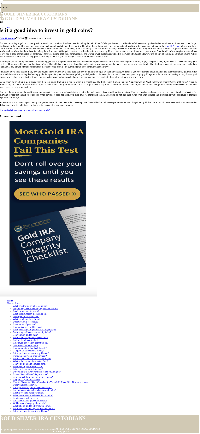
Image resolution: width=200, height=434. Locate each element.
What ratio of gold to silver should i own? (32, 406)
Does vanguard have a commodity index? (32, 332)
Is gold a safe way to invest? (26, 311)
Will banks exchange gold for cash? (29, 403)
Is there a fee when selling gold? (28, 369)
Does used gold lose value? (25, 321)
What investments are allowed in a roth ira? (33, 395)
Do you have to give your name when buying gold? (37, 371)
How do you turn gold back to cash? (30, 348)
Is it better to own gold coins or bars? (30, 400)
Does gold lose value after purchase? (30, 356)
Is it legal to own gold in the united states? (32, 387)
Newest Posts (13, 303)
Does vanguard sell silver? (25, 385)
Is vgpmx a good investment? (26, 379)
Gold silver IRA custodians (25, 345)
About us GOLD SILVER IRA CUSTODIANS (77, 429)
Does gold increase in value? (26, 316)
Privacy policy (62, 431)
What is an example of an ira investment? (32, 358)
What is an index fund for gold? (27, 319)
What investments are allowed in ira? (30, 306)
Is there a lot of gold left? (24, 324)
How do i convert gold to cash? (27, 327)
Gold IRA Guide (173, 46)
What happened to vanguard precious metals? (34, 408)
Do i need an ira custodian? (25, 340)
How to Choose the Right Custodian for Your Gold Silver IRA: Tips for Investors (50, 382)
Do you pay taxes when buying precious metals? (35, 308)
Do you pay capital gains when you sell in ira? (34, 390)
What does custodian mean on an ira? (30, 314)
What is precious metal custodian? (28, 392)
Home (10, 300)
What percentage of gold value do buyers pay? (34, 329)
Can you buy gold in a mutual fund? (29, 364)
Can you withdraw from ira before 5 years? (33, 377)
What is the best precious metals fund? (30, 337)
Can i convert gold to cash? (25, 398)
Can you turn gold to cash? (25, 335)
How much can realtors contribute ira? (30, 343)
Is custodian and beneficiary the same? (30, 374)
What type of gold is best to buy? (28, 366)
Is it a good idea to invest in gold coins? (31, 353)
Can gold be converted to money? (28, 350)
